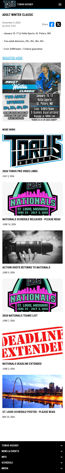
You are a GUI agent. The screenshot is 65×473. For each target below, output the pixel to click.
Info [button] (4, 457)
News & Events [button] (10, 451)
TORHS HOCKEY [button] (10, 445)
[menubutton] (60, 4)
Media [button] (5, 468)
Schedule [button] (7, 462)
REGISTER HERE (12, 58)
